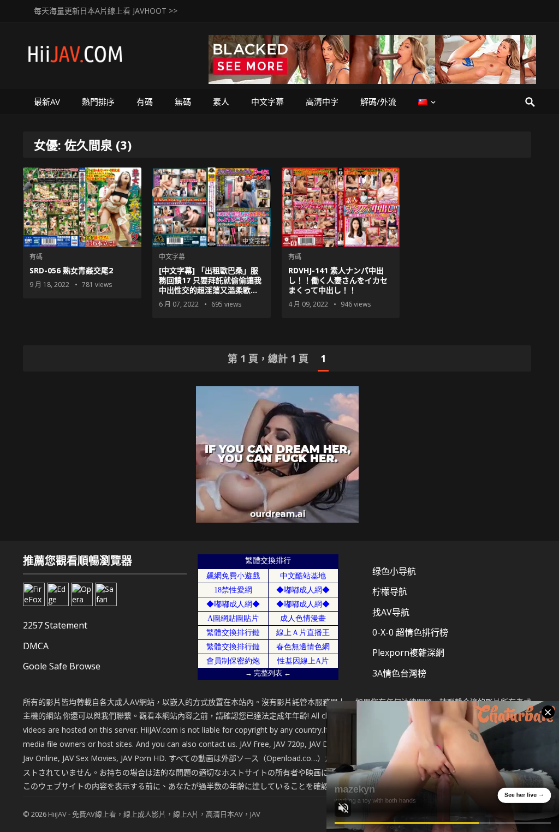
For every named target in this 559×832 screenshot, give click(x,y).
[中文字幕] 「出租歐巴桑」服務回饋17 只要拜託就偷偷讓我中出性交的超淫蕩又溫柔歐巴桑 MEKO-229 (210, 285)
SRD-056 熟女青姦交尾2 (71, 270)
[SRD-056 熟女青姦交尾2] (82, 207)
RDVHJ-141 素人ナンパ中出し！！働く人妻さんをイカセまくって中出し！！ (338, 280)
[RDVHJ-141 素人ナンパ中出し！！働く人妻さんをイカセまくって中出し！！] (341, 207)
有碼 (144, 101)
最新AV (47, 101)
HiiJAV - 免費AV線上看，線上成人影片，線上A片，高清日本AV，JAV (154, 814)
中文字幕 (267, 101)
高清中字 (322, 101)
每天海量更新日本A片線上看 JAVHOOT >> (105, 10)
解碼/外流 (378, 101)
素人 (221, 101)
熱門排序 (98, 101)
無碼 (183, 101)
